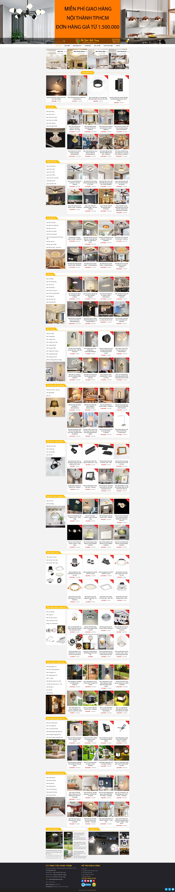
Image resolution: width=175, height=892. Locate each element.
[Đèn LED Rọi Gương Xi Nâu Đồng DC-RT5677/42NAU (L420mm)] (90, 532)
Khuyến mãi (88, 45)
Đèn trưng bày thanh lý (55, 773)
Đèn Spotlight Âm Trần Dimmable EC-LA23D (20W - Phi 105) (75, 573)
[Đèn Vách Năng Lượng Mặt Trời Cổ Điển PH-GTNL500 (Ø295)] (74, 753)
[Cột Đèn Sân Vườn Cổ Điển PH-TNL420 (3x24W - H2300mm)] (90, 728)
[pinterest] (94, 881)
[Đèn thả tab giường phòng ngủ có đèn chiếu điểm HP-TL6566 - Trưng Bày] (106, 783)
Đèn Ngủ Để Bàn (50, 392)
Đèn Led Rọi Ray (50, 449)
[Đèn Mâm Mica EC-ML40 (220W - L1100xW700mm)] (90, 254)
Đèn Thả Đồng (49, 278)
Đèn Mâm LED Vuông (51, 231)
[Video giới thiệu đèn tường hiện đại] (124, 843)
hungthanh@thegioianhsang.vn (56, 879)
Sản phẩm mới (88, 73)
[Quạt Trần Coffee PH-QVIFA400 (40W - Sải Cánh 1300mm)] (90, 196)
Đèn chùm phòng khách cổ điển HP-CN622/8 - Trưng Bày (106, 820)
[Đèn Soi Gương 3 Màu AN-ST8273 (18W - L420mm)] (106, 506)
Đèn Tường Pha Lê (50, 339)
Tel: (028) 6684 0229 (51, 870)
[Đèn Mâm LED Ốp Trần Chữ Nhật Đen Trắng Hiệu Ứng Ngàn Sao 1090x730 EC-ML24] (90, 228)
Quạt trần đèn (52, 162)
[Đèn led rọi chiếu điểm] (55, 466)
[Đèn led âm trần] (55, 574)
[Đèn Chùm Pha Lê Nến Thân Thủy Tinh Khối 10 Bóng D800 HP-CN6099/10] (121, 117)
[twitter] (91, 881)
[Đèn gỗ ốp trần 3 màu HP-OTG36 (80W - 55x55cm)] (121, 228)
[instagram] (85, 881)
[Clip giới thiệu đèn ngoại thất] (104, 843)
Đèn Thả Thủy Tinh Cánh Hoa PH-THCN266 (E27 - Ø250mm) (122, 320)
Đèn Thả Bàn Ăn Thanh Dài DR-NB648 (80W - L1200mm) (121, 295)
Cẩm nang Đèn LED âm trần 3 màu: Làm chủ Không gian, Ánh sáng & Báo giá (53, 852)
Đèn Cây (48, 395)
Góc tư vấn (97, 45)
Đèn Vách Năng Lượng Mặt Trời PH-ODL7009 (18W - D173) (75, 739)
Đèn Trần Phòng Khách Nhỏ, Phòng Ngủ (54, 237)
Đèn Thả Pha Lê (50, 284)
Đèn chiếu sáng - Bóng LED (56, 607)
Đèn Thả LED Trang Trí (51, 290)
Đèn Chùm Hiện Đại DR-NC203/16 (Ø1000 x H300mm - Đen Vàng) (75, 128)
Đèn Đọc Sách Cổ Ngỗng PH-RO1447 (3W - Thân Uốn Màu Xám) (75, 350)
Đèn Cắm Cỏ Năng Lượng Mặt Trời (54, 737)
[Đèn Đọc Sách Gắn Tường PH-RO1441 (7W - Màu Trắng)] (56, 85)
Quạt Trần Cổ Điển (50, 175)
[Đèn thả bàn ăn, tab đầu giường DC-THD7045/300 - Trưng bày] (90, 783)
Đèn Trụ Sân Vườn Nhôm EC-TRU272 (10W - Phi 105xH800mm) (106, 709)
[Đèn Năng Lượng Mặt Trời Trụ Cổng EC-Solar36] (106, 753)
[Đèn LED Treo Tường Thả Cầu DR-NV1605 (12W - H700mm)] (90, 365)
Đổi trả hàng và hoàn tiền (88, 874)
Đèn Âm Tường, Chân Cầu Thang (54, 359)
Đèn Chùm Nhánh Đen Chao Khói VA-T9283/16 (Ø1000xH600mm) (90, 152)
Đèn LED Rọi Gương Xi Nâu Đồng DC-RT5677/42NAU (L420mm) (90, 543)
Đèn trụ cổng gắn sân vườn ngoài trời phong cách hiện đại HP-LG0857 (121, 709)
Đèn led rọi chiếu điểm (55, 441)
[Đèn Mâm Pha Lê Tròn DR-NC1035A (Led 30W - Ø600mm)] (121, 254)
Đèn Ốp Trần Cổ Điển (51, 244)
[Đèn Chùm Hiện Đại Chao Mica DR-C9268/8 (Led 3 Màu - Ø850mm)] (106, 141)
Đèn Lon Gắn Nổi (50, 611)
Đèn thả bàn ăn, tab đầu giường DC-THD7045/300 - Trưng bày (90, 794)
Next (130, 57)
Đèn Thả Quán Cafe (51, 302)
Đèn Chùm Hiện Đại (50, 123)
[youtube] (88, 881)
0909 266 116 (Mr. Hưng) (59, 876)
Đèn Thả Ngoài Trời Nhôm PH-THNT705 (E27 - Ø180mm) (74, 683)
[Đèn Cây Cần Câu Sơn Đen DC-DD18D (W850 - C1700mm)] (106, 420)
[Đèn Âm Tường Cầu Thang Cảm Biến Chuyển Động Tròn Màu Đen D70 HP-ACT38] (106, 339)
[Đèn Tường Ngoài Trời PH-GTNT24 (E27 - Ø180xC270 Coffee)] (90, 672)
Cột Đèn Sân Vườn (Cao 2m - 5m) (54, 684)
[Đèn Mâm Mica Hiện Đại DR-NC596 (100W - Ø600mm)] (74, 254)
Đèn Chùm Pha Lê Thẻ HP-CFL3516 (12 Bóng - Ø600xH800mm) (74, 152)
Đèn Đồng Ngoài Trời (51, 666)
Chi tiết (74, 143)
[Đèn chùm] (55, 137)
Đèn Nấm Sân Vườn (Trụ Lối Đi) (53, 681)
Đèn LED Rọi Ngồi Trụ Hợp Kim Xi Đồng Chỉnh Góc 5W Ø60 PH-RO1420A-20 (121, 487)
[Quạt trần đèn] (55, 195)
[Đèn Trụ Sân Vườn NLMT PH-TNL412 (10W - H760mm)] (90, 753)
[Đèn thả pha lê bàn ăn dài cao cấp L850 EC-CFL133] (106, 309)
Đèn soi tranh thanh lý (51, 789)
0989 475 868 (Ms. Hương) (59, 874)
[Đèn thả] (55, 313)
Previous (44, 57)
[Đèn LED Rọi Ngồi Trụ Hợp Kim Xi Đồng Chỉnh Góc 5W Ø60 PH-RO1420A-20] (121, 476)
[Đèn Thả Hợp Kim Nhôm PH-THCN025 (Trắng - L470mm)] (74, 284)
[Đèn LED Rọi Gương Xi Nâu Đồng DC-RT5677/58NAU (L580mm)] (106, 532)
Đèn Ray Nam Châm (51, 446)
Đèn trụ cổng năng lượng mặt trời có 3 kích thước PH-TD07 (121, 764)
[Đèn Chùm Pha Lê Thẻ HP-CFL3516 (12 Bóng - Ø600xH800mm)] (74, 141)
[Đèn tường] (55, 371)
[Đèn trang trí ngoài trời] (55, 704)
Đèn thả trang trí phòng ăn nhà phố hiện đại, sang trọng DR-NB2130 (90, 320)
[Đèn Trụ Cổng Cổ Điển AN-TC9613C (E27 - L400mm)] (90, 698)
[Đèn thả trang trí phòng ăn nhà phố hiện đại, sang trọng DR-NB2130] (90, 309)
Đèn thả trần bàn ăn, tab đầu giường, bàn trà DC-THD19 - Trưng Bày (121, 794)
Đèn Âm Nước (49, 692)
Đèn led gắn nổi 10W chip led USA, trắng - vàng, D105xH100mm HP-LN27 (121, 653)
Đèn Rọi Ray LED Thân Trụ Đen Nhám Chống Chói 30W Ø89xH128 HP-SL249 (75, 462)
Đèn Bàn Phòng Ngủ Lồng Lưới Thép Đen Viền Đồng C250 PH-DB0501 (121, 406)
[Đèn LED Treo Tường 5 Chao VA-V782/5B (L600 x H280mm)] (74, 365)
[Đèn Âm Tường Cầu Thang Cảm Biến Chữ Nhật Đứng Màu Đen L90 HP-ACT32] (119, 85)
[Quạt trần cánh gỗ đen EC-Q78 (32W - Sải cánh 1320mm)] (74, 171)
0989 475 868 (116, 41)
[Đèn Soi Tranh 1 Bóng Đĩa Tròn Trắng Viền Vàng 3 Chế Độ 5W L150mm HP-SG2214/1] (121, 506)
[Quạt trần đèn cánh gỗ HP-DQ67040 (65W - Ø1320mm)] (106, 196)
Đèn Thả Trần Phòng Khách (52, 293)
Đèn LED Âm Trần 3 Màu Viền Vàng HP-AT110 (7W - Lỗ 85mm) (74, 598)
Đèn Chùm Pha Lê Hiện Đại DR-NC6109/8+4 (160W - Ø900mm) (106, 128)
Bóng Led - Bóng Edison (52, 623)
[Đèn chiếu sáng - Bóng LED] (55, 635)
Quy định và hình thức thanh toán (90, 870)
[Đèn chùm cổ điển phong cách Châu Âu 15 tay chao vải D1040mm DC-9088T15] (121, 141)
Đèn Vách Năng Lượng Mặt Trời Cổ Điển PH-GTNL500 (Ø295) (75, 764)
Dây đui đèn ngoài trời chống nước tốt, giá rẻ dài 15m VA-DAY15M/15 (75, 653)
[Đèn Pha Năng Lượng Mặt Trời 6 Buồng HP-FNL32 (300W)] (106, 728)
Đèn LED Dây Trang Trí (51, 617)
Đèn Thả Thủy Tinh (50, 299)
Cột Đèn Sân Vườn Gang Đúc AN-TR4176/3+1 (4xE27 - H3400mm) (122, 683)
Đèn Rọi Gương (50, 503)
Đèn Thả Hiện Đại (50, 287)
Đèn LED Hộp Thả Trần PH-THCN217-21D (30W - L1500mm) (121, 628)
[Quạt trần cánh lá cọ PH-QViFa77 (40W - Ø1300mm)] (74, 196)
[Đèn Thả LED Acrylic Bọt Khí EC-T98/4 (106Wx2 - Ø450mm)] (90, 284)
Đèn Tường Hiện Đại (51, 345)
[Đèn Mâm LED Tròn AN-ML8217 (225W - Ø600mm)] (74, 228)
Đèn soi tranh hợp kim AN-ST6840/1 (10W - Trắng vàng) (75, 517)
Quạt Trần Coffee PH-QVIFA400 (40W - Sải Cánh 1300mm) (90, 207)
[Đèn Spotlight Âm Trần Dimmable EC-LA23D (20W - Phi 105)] (74, 562)
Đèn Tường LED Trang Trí (52, 351)
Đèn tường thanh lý (50, 786)
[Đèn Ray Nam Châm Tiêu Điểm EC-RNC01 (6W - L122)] (90, 451)
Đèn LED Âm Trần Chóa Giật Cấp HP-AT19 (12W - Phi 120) (121, 573)
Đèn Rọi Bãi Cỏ (49, 687)
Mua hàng (75, 143)
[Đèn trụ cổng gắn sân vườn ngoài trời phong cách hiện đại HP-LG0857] (121, 698)
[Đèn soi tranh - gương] (55, 517)
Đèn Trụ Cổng (49, 678)
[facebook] (82, 881)
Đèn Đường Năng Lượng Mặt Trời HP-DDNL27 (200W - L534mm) (122, 739)
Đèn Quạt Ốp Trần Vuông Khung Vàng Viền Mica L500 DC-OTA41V (90, 182)
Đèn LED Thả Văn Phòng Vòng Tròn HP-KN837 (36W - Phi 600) (90, 628)
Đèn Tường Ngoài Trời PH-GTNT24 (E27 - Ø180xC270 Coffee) (90, 683)
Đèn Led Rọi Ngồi (50, 452)
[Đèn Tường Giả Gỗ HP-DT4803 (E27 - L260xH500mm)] (77, 85)
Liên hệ (118, 45)
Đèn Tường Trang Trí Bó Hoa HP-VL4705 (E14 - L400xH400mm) (121, 350)
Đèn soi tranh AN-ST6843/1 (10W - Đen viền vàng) (90, 517)
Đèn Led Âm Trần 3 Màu (52, 560)
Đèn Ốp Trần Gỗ (50, 241)
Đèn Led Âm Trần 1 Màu (52, 563)
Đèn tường (51, 329)
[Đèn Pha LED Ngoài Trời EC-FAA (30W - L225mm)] (90, 476)
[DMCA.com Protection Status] (93, 885)
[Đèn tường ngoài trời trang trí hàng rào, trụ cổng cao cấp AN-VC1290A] (74, 698)
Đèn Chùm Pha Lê (50, 114)
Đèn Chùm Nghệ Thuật (51, 126)
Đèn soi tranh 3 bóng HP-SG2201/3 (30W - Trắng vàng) (74, 543)
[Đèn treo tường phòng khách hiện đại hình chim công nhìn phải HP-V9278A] (121, 365)
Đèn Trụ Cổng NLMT (51, 725)
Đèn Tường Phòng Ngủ (51, 354)
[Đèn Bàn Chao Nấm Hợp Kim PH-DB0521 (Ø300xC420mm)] (90, 395)
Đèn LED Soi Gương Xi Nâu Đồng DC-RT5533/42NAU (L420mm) (121, 543)
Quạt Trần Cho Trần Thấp (52, 178)
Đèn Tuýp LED (49, 614)
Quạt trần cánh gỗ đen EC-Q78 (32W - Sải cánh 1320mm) (75, 182)
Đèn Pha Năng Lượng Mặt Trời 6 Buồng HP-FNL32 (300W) (106, 739)
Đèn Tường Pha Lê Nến (51, 342)
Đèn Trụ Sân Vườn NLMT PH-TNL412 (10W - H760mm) (90, 764)
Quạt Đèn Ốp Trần (50, 180)
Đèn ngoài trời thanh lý (51, 792)
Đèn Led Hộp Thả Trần (51, 620)
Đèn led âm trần (53, 552)
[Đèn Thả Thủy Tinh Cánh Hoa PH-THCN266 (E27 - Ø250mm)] (121, 309)
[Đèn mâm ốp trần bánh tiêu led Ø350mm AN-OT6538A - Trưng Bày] (90, 809)
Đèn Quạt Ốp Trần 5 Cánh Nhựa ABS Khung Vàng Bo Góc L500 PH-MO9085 (106, 182)
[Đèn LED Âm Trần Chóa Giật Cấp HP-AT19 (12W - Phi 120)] (121, 562)
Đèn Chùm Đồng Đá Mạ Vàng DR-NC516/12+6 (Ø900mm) (90, 128)
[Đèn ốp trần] (55, 259)
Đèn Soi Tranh (49, 500)
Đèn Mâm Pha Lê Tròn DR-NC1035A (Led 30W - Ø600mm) (121, 265)
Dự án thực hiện (108, 45)
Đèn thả (50, 274)
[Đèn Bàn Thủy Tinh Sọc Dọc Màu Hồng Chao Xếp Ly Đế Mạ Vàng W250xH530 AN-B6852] (90, 420)
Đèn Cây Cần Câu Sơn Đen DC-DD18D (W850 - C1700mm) (106, 431)
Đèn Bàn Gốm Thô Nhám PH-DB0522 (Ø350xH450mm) (75, 406)
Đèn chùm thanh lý (50, 777)
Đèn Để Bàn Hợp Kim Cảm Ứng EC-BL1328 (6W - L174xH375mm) (121, 431)
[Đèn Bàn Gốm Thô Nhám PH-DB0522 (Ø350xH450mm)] (74, 395)
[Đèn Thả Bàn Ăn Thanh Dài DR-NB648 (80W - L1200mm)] (121, 284)
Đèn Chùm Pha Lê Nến (51, 117)
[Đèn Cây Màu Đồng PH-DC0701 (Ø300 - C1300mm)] (106, 395)
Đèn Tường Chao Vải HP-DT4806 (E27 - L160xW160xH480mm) (90, 350)
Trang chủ (58, 45)
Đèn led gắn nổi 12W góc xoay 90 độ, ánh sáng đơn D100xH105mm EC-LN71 (106, 653)
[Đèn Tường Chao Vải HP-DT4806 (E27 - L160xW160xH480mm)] (90, 339)
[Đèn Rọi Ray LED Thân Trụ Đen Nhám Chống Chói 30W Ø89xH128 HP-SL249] (74, 451)
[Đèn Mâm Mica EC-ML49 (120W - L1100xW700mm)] (106, 254)
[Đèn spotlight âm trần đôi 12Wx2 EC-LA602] (90, 562)
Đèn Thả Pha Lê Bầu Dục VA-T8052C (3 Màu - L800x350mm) (106, 295)
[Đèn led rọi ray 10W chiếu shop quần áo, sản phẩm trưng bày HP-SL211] (106, 476)
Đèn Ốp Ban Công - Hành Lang (53, 247)
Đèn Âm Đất (49, 690)
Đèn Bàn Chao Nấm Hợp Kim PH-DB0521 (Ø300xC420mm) (90, 406)
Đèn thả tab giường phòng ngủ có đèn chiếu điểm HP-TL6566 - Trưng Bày (106, 794)
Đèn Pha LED (49, 454)
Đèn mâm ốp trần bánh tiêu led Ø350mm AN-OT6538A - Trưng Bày (90, 820)
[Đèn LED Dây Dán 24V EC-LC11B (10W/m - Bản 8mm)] (106, 617)
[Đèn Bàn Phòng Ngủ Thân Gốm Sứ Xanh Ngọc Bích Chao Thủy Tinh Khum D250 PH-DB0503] (74, 420)
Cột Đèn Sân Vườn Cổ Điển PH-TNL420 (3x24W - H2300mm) (90, 739)
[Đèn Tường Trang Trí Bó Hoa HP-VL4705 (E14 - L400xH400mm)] (121, 339)
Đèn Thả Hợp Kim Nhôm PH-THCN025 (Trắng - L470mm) (75, 295)
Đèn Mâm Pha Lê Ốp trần (52, 225)
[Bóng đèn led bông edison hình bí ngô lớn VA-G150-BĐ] (90, 642)
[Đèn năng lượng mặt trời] (55, 749)
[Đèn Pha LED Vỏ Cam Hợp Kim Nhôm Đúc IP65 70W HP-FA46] (121, 451)
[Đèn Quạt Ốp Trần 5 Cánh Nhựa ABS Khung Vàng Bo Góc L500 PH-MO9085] (106, 171)
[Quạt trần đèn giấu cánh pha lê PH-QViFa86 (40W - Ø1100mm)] (121, 171)
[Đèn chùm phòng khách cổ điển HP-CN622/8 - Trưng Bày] (106, 809)
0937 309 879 (116, 39)
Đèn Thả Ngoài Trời (51, 672)
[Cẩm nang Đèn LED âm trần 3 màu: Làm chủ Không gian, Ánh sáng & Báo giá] (54, 840)
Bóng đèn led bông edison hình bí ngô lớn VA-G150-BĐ (90, 653)
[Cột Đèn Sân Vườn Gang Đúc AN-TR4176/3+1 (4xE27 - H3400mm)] (121, 672)
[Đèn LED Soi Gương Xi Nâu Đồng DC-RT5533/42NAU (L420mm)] (121, 532)
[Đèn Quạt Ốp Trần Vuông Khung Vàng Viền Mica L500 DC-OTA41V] (90, 171)
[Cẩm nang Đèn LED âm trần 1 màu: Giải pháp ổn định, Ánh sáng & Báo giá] (68, 845)
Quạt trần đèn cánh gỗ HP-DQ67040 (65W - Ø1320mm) (106, 207)
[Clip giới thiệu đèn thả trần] (124, 851)
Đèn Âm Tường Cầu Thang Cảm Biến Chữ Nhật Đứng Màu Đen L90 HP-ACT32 (119, 99)
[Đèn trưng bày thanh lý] (55, 806)
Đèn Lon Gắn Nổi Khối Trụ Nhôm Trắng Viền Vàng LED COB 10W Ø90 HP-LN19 (75, 628)
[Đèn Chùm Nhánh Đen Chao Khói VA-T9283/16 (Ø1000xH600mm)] (90, 141)
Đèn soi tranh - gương (55, 496)
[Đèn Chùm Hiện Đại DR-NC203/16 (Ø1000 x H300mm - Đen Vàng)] (74, 117)
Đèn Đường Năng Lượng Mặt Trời (54, 731)
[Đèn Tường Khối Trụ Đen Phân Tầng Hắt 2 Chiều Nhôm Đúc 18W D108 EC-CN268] (106, 672)
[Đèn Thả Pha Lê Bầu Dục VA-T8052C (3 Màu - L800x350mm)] (106, 284)
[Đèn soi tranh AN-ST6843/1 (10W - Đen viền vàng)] (90, 506)
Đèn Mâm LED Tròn (51, 228)
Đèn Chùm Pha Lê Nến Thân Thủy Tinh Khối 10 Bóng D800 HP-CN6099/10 (122, 128)
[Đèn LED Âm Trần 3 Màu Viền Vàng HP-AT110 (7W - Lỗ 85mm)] (74, 587)
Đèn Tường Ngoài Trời (51, 675)
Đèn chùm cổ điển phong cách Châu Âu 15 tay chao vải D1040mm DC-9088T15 (121, 152)
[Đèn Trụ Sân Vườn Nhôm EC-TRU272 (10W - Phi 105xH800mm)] (106, 698)
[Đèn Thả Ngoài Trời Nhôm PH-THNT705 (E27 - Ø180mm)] (74, 672)
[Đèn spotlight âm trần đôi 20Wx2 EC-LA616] (106, 562)
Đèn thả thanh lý (50, 783)
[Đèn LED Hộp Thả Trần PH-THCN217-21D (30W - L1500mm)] (121, 617)
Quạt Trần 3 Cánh (50, 172)
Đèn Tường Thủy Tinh (51, 356)
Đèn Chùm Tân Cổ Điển (51, 120)
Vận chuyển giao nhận (87, 872)
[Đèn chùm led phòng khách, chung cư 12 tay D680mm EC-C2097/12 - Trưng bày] (74, 783)
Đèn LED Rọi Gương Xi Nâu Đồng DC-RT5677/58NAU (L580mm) (106, 543)
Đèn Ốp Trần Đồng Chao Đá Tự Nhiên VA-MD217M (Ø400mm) (106, 239)
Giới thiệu (67, 45)
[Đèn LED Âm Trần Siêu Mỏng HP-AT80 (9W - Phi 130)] (90, 587)
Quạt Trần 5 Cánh (50, 169)
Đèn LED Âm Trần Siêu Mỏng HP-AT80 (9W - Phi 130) (90, 598)
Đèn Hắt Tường (50, 333)
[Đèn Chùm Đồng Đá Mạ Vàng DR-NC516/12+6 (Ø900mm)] (90, 117)
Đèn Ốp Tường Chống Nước (53, 669)
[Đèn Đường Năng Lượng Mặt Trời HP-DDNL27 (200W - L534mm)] (121, 728)
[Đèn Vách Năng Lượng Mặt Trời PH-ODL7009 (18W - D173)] (74, 728)
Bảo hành (84, 868)
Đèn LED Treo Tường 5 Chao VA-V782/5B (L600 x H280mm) (74, 376)
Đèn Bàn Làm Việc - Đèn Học (53, 389)
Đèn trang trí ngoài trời (55, 662)
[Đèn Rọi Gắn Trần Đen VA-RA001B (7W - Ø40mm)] (74, 476)
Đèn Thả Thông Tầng (51, 281)
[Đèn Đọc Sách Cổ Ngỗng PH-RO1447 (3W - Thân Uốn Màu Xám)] (74, 339)
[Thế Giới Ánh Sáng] (87, 21)
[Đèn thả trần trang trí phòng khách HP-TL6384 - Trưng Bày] (74, 809)
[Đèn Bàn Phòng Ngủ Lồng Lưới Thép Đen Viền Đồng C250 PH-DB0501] (121, 395)
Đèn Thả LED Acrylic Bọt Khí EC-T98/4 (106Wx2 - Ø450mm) (90, 295)
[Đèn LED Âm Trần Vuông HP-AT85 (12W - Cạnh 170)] (106, 587)
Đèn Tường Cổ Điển (51, 348)
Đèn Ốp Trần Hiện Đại (51, 234)
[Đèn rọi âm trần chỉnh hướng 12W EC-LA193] (121, 587)
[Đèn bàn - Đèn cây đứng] (55, 407)
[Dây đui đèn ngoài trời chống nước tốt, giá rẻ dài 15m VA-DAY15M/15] (74, 642)
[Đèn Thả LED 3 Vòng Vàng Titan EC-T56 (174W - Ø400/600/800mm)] (74, 309)
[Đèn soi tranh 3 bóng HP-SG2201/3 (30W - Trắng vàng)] (74, 532)
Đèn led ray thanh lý (51, 795)
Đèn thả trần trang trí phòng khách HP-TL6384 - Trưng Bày (74, 820)
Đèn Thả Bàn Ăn (50, 296)
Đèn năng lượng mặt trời (56, 718)
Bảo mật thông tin (86, 876)
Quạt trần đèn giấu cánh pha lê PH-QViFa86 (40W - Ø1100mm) (121, 182)
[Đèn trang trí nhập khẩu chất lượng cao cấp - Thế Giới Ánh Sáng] (87, 41)
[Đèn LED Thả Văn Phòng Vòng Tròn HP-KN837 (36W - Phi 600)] (90, 617)
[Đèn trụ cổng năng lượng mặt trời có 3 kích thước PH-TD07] (121, 753)
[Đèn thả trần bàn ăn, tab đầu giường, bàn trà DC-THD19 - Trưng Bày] (121, 783)
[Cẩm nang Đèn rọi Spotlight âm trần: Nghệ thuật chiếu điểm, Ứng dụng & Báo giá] (68, 854)
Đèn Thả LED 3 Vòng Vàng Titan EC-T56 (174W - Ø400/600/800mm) (74, 320)
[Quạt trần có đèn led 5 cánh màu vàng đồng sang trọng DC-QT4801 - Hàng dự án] (121, 809)
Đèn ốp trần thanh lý (51, 780)
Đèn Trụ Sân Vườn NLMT (52, 728)
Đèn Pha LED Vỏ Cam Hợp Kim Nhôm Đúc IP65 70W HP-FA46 (121, 462)
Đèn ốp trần (51, 218)
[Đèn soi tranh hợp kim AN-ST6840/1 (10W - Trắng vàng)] (74, 506)
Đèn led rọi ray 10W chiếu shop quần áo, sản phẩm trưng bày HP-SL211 (106, 487)
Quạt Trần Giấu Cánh (51, 183)
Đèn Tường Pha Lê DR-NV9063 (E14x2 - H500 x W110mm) (106, 376)
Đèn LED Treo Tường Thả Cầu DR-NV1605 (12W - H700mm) (90, 376)
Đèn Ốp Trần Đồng (50, 222)
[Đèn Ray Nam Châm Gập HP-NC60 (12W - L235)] (106, 451)
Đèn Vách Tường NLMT (51, 722)
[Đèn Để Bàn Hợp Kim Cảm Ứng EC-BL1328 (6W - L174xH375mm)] (121, 420)
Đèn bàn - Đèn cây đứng (55, 385)
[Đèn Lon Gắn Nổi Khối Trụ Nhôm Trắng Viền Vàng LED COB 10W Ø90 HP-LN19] (74, 617)
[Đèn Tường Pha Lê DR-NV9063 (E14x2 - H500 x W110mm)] (106, 365)
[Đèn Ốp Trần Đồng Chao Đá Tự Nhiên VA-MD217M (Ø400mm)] (106, 228)
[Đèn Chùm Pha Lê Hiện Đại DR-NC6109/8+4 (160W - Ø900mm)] (106, 117)
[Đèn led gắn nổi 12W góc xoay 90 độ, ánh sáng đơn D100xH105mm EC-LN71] (106, 642)
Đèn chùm (50, 107)
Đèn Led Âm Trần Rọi (51, 557)
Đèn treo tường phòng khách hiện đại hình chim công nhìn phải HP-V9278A (121, 376)
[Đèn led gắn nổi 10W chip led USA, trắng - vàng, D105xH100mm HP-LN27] (121, 642)
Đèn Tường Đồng (50, 336)
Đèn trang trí (77, 45)
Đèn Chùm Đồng (50, 111)
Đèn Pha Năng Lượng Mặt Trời (53, 734)
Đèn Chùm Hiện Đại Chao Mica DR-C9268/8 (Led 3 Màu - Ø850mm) (106, 152)
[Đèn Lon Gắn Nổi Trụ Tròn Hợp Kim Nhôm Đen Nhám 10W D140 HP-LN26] (98, 85)
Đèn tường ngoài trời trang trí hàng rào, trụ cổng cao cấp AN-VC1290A (75, 709)
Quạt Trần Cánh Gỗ (50, 166)
